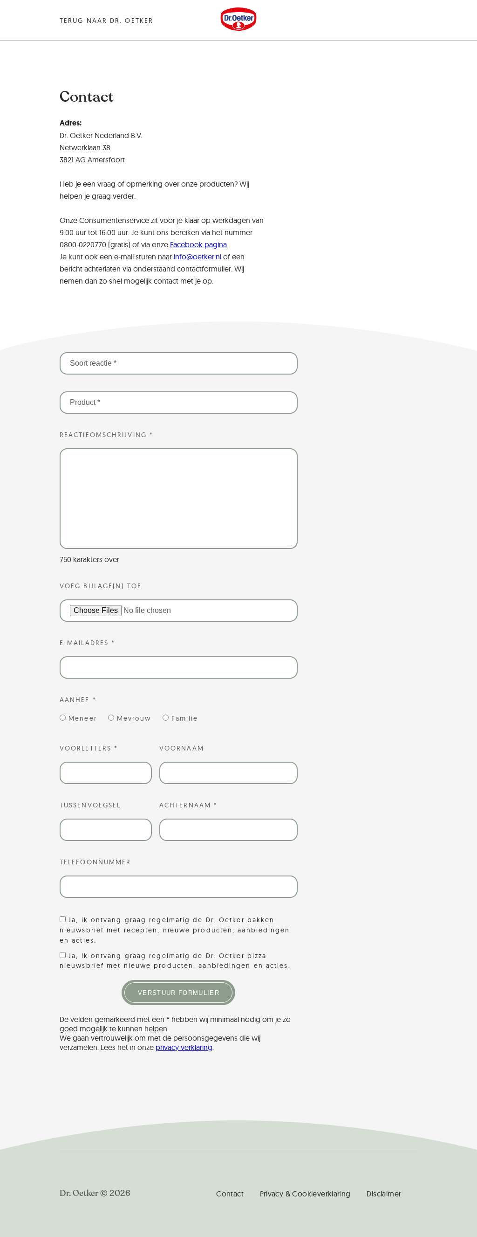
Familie (184, 718)
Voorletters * (89, 748)
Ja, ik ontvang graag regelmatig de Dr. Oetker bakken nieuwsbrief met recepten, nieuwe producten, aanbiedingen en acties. (175, 930)
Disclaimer (384, 1193)
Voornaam (181, 748)
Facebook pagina (198, 244)
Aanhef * (78, 699)
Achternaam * (188, 805)
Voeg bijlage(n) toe (101, 586)
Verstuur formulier (178, 992)
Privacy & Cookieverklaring (305, 1193)
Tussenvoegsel (90, 805)
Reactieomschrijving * (106, 435)
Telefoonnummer (95, 862)
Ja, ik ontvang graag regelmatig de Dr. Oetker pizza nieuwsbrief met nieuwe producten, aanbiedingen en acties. (175, 961)
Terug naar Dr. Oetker (106, 20)
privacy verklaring (184, 1047)
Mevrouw (134, 718)
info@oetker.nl (197, 256)
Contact (230, 1193)
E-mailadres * (87, 643)
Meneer (82, 718)
